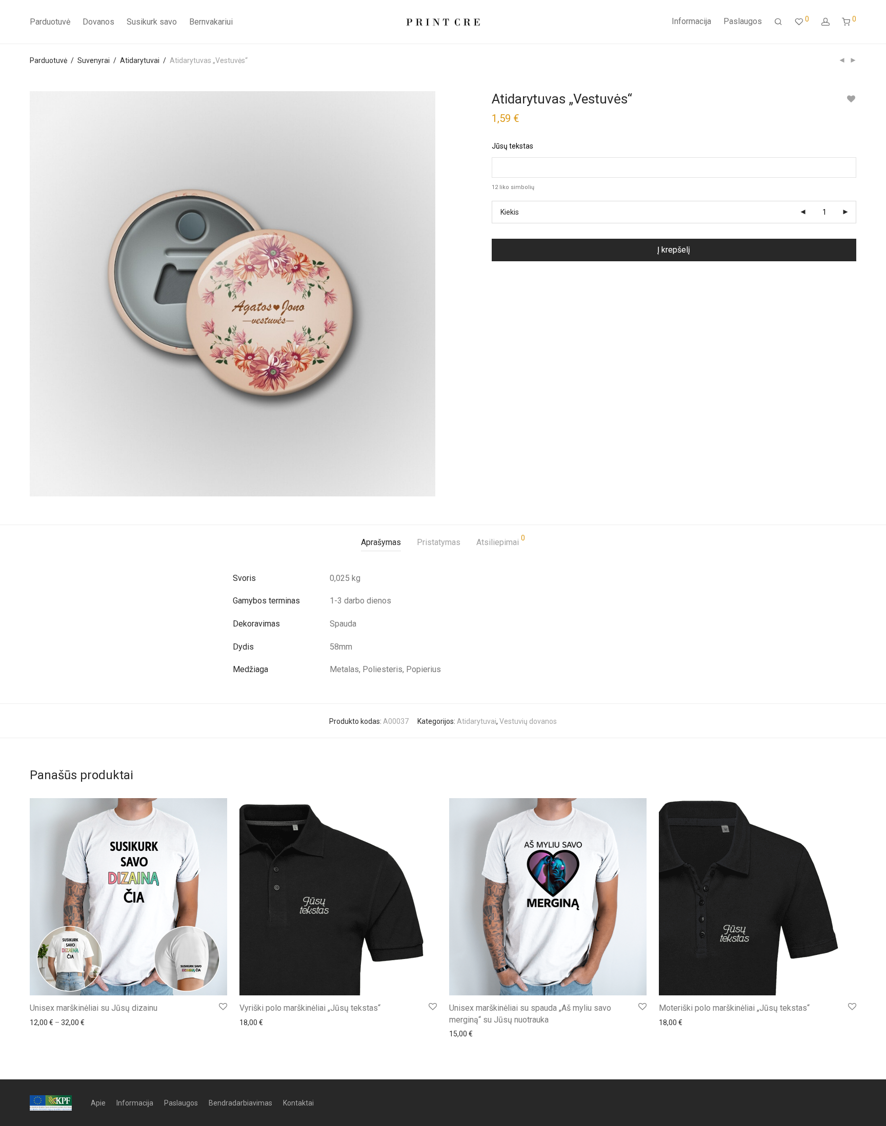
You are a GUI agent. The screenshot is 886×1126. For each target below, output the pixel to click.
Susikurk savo (152, 22)
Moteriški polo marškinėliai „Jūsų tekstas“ (734, 1008)
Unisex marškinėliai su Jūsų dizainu (93, 1008)
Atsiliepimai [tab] (500, 540)
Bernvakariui (211, 22)
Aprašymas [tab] (381, 542)
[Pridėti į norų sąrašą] (851, 99)
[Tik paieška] (778, 22)
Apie (98, 1103)
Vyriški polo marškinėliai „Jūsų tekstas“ (309, 1008)
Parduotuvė (50, 22)
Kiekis (509, 212)
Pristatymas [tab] (438, 542)
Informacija (691, 21)
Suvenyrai (93, 60)
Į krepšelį (673, 250)
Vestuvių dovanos (528, 721)
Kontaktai (298, 1103)
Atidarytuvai (139, 60)
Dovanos (98, 22)
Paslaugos (742, 21)
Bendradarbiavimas (240, 1103)
